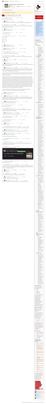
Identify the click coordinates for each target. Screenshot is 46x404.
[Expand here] (6, 6)
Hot (3, 15)
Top (5, 15)
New (14, 15)
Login (39, 1)
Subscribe (39, 16)
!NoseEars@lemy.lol (40, 371)
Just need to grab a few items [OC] (16, 4)
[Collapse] (3, 17)
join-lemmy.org (40, 402)
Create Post (17, 1)
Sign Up (42, 1)
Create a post (39, 18)
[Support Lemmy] (19, 1)
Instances (31, 402)
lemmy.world (10, 5)
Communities (11, 1)
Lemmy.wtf (6, 1)
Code (37, 402)
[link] (12, 8)
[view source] (14, 7)
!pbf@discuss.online (40, 360)
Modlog (27, 402)
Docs (34, 402)
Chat (19, 15)
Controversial (9, 15)
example (36, 329)
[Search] (37, 1)
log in (8, 12)
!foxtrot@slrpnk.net (40, 351)
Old (16, 15)
